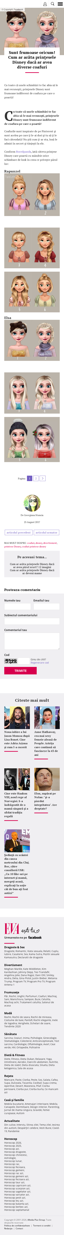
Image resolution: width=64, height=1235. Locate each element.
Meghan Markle (13, 968)
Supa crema (49, 1082)
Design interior (38, 1106)
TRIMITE (21, 671)
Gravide (37, 1110)
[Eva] (10, 4)
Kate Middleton (32, 968)
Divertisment (13, 965)
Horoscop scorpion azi (17, 1188)
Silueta (44, 1065)
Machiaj (52, 996)
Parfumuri (31, 996)
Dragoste (9, 951)
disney (38, 542)
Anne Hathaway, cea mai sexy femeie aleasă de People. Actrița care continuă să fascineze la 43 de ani (46, 743)
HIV (14, 1047)
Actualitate (12, 1121)
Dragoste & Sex (14, 947)
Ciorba (26, 1079)
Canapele (9, 1106)
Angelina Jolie (12, 975)
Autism (20, 1113)
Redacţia (8, 1228)
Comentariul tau (15, 630)
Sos (40, 1079)
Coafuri (42, 996)
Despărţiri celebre (28, 1128)
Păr (6, 996)
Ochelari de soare (40, 1023)
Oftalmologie (35, 1044)
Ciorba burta (36, 1089)
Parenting (53, 1106)
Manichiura (16, 999)
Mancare (9, 1079)
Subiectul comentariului (20, 615)
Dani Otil (40, 975)
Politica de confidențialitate (17, 1225)
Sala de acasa (25, 1068)
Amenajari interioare (36, 1103)
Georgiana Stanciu (33, 515)
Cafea (54, 1079)
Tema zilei (45, 1124)
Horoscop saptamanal (16, 1209)
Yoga (49, 1059)
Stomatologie (11, 1041)
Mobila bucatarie (14, 1103)
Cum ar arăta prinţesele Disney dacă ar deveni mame (32, 571)
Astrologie (10, 1158)
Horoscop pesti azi (14, 1197)
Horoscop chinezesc (15, 1154)
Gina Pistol (25, 978)
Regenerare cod (40, 662)
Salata (46, 1079)
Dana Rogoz (27, 975)
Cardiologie (20, 1044)
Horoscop (10, 1139)
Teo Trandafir (41, 972)
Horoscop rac (11, 1164)
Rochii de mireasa (41, 1017)
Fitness (15, 1059)
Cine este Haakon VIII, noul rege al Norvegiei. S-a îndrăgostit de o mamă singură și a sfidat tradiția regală (16, 805)
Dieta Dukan (27, 1059)
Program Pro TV (36, 981)
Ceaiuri (18, 1037)
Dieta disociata (30, 1065)
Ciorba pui (22, 1089)
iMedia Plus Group (36, 1219)
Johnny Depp (25, 972)
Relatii (47, 951)
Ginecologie (49, 1037)
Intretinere (10, 1062)
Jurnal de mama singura (18, 1110)
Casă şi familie (14, 1100)
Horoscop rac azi (13, 1173)
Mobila (53, 1103)
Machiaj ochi (11, 1002)
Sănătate (10, 1034)
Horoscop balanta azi (16, 1203)
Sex (26, 954)
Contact (19, 1228)
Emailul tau (41, 600)
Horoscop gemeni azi (16, 1176)
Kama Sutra (35, 954)
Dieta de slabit (12, 1065)
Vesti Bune (45, 1128)
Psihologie (36, 1037)
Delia (15, 978)
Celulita (45, 999)
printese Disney (12, 546)
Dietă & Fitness (14, 1055)
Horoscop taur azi (14, 1182)
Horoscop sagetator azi (17, 1191)
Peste (34, 1079)
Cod (6, 655)
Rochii (12, 996)
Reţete (8, 1076)
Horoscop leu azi (13, 1200)
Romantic (21, 951)
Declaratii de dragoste (30, 957)
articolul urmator (46, 532)
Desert (19, 1085)
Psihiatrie (34, 1047)
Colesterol (26, 1041)
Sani (6, 999)
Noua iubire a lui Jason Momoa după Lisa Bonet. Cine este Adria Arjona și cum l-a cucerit (17, 739)
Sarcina (8, 1037)
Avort (46, 1044)
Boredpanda (23, 151)
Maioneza (29, 1085)
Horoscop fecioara (14, 1167)
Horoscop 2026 (12, 1142)
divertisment (50, 542)
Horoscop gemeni (14, 1170)
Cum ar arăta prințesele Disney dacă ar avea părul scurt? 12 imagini (32, 565)
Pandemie (13, 1131)
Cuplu (55, 951)
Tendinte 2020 (12, 1026)
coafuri (30, 542)
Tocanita (27, 1082)
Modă (8, 1013)
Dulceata (16, 1082)
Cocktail (37, 1082)
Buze (37, 999)
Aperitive (9, 1085)
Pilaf (38, 1085)
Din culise (10, 1124)
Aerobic (22, 1062)
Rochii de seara (21, 1017)
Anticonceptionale (43, 1041)
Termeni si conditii (42, 1225)
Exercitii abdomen (37, 1062)
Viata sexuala (34, 951)
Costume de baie (14, 1020)
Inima (26, 1037)
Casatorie (17, 954)
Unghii (21, 996)
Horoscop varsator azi (16, 1194)
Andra (7, 978)
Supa (7, 1082)
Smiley (50, 975)
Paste (18, 1079)
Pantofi (28, 1020)
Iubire (7, 954)
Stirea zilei (32, 1124)
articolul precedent (19, 532)
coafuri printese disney (34, 546)
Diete (7, 1059)
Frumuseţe (11, 992)
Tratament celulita (30, 1002)
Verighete (23, 1023)
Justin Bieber (39, 978)
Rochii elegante (42, 1020)
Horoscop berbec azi (16, 1206)
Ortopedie (22, 1047)
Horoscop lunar (13, 1161)
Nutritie (53, 1062)
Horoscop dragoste (15, 1151)
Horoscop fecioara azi (16, 1179)
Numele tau (12, 600)
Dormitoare (22, 1106)
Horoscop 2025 (12, 1145)
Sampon (29, 999)
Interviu (21, 1124)
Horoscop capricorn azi (17, 1185)
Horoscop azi (11, 1148)
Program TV (19, 981)
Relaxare (40, 1059)
